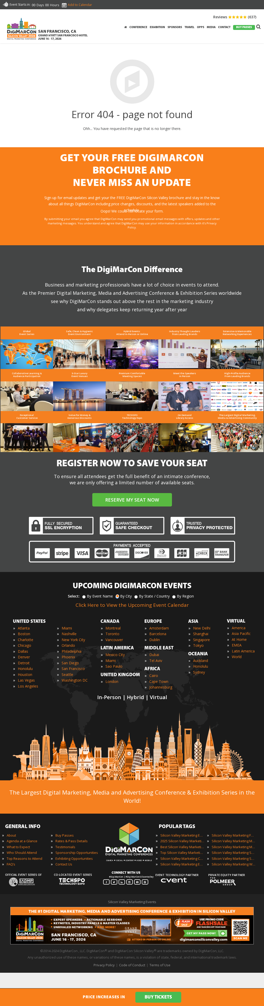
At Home (239, 639)
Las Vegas (26, 680)
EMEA (237, 645)
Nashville (69, 633)
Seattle (67, 674)
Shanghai (200, 633)
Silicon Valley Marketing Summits (233, 858)
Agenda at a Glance (22, 841)
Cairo (153, 675)
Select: (74, 596)
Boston (24, 633)
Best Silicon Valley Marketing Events (182, 847)
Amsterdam (159, 628)
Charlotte (25, 639)
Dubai (154, 654)
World (237, 656)
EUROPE (153, 621)
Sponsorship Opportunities (76, 852)
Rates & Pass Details (71, 841)
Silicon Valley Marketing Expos (182, 864)
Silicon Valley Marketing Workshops (233, 864)
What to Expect (18, 847)
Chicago (24, 645)
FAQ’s (11, 864)
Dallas (23, 651)
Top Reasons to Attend (24, 858)
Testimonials (65, 847)
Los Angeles (28, 686)
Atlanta (24, 628)
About (11, 835)
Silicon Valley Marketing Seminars (233, 852)
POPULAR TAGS (177, 826)
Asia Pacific (241, 633)
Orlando (68, 645)
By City (126, 596)
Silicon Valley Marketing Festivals (233, 835)
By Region (185, 596)
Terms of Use (160, 965)
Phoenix (68, 657)
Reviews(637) (234, 16)
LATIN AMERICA (117, 648)
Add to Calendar (80, 5)
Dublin (154, 639)
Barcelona (157, 633)
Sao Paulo (113, 666)
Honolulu (25, 668)
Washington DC (75, 680)
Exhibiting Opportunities (74, 858)
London (111, 681)
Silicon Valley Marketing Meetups (233, 847)
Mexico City (115, 654)
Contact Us (63, 864)
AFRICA (152, 669)
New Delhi (201, 628)
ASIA (193, 621)
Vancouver (114, 639)
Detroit (24, 662)
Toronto (112, 633)
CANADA (110, 621)
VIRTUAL (236, 621)
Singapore (201, 639)
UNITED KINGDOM (120, 675)
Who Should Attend (22, 852)
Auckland (200, 660)
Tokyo (198, 645)
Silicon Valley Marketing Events (182, 835)
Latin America (243, 651)
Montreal (113, 628)
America (238, 627)
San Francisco (73, 668)
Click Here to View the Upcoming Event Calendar (132, 605)
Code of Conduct (132, 965)
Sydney (199, 672)
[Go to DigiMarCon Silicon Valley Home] (21, 40)
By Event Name (100, 596)
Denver (24, 657)
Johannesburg (160, 687)
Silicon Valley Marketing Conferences (182, 858)
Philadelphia (71, 651)
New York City (73, 639)
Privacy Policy (104, 965)
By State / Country (154, 596)
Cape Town (158, 681)
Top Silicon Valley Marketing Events (182, 852)
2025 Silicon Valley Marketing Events (182, 841)
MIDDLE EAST (159, 648)
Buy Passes (64, 835)
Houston (25, 674)
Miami (67, 628)
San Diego (70, 662)
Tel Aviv (155, 660)
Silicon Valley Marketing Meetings (233, 841)
